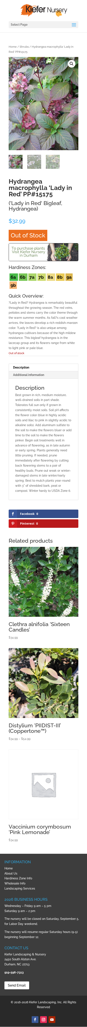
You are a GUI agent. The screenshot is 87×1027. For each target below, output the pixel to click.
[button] (71, 64)
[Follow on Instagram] (43, 1019)
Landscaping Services (19, 888)
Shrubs (24, 46)
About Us (10, 873)
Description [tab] (21, 367)
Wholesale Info (14, 883)
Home (13, 46)
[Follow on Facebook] (35, 1019)
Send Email (17, 985)
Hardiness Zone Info (18, 878)
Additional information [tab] (28, 375)
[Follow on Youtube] (52, 1019)
